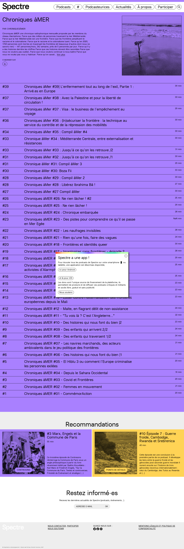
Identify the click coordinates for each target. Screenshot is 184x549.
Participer (165, 7)
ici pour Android (67, 270)
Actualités (123, 7)
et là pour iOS (65, 278)
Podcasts (63, 7)
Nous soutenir (66, 292)
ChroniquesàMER (16, 28)
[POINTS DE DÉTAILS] (116, 473)
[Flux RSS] (4, 64)
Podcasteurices (98, 7)
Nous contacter (57, 526)
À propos (145, 7)
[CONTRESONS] (23, 473)
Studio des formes (25, 547)
